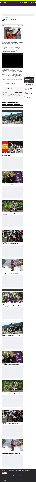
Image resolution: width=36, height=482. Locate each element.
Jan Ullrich (21, 105)
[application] (12, 61)
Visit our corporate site (27, 470)
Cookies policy (27, 475)
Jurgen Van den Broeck (10, 104)
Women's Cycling (12, 4)
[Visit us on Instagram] (20, 2)
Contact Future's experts (13, 475)
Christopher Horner (16, 105)
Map (8, 85)
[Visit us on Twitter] (19, 2)
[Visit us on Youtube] (21, 2)
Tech (20, 4)
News (5, 4)
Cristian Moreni (7, 102)
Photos (13, 85)
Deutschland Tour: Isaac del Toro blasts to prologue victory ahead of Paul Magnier (29, 97)
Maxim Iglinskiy (12, 102)
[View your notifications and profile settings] (31, 2)
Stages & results (5, 85)
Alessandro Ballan (10, 105)
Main (2, 85)
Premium (17, 4)
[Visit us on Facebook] (18, 2)
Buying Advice (24, 4)
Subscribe (26, 2)
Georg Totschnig (4, 105)
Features (29, 4)
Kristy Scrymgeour (7, 20)
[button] (34, 2)
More (32, 4)
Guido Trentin (4, 104)
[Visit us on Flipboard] (22, 2)
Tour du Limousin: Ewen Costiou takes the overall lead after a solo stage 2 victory (29, 89)
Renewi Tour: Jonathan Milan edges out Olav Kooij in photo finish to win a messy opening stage (29, 85)
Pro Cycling (3, 17)
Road (3, 102)
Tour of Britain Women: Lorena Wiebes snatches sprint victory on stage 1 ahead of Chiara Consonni (29, 93)
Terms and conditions (4, 475)
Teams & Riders (6, 17)
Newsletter (21, 25)
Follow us (18, 25)
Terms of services (11, 94)
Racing (8, 4)
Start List (10, 85)
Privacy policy (19, 475)
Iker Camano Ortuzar (17, 104)
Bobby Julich (16, 102)
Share (3, 25)
